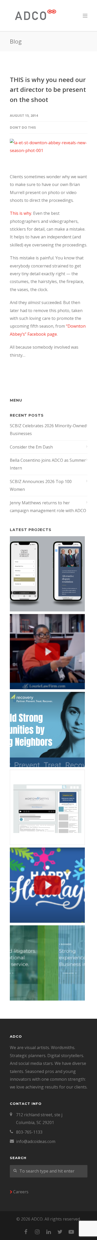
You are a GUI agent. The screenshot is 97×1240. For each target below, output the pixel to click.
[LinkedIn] (48, 1232)
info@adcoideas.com (35, 1141)
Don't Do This (23, 127)
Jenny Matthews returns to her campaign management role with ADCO (48, 506)
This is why (20, 213)
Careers (20, 1192)
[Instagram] (37, 1232)
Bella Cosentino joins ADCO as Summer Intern (48, 464)
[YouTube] (71, 1232)
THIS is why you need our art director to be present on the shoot (48, 89)
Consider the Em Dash (31, 447)
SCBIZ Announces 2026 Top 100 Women (41, 485)
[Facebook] (26, 1232)
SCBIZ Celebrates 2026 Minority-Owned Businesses (48, 429)
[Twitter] (60, 1232)
